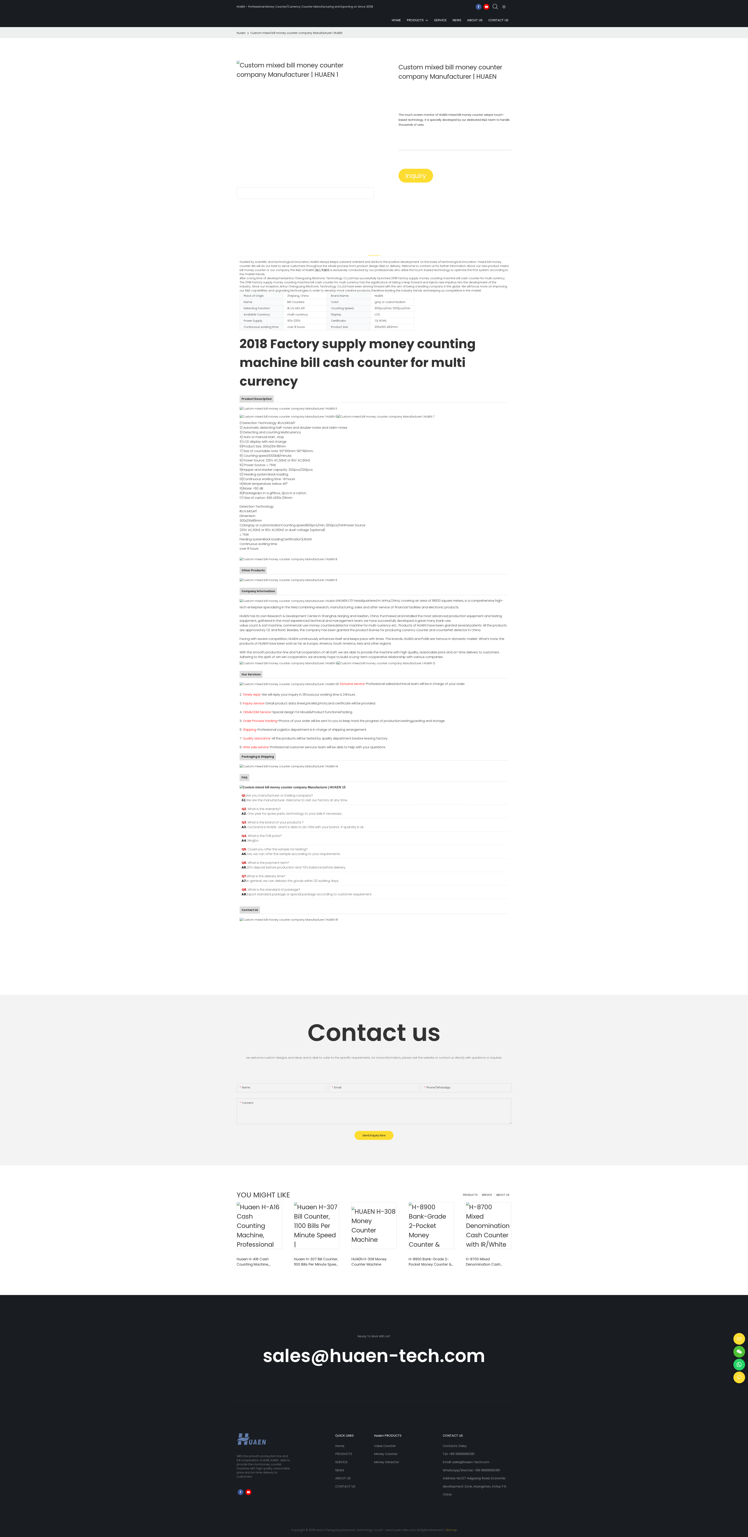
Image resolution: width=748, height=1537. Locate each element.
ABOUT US (502, 1195)
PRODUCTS (470, 1195)
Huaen (241, 33)
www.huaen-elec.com (400, 1530)
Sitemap (451, 1530)
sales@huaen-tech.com (374, 1355)
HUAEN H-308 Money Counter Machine (369, 1262)
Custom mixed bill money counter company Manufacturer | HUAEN (296, 33)
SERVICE (487, 1195)
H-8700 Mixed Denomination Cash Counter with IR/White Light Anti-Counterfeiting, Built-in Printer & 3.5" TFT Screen (487, 1262)
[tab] (374, 251)
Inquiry (416, 175)
